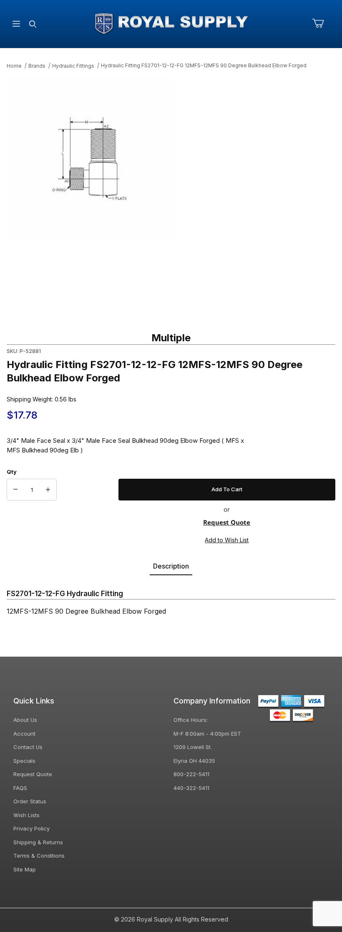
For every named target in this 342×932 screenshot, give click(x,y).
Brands (36, 66)
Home (14, 66)
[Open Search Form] (32, 24)
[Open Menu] (16, 24)
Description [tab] (171, 566)
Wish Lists (26, 815)
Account (24, 733)
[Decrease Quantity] (15, 489)
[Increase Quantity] (48, 489)
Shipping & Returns (38, 842)
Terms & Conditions (39, 855)
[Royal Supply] (171, 23)
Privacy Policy (31, 828)
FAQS (20, 788)
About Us (25, 719)
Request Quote (226, 522)
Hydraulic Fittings (73, 66)
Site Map (24, 869)
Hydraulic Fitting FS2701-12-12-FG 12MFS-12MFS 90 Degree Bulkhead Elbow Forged (204, 65)
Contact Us (28, 747)
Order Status (29, 801)
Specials (24, 760)
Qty (12, 471)
